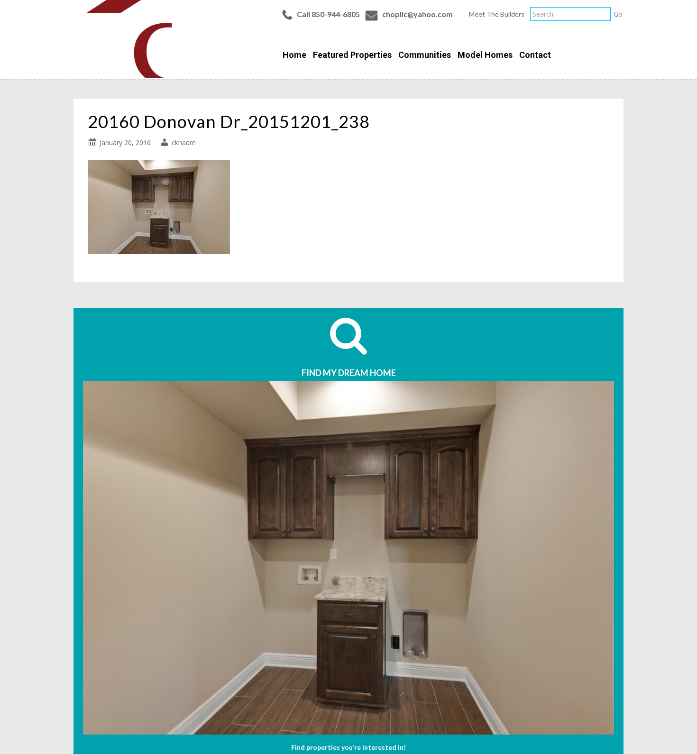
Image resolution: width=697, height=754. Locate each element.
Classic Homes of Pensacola (122, 39)
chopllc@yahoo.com (417, 13)
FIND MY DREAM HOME (349, 373)
